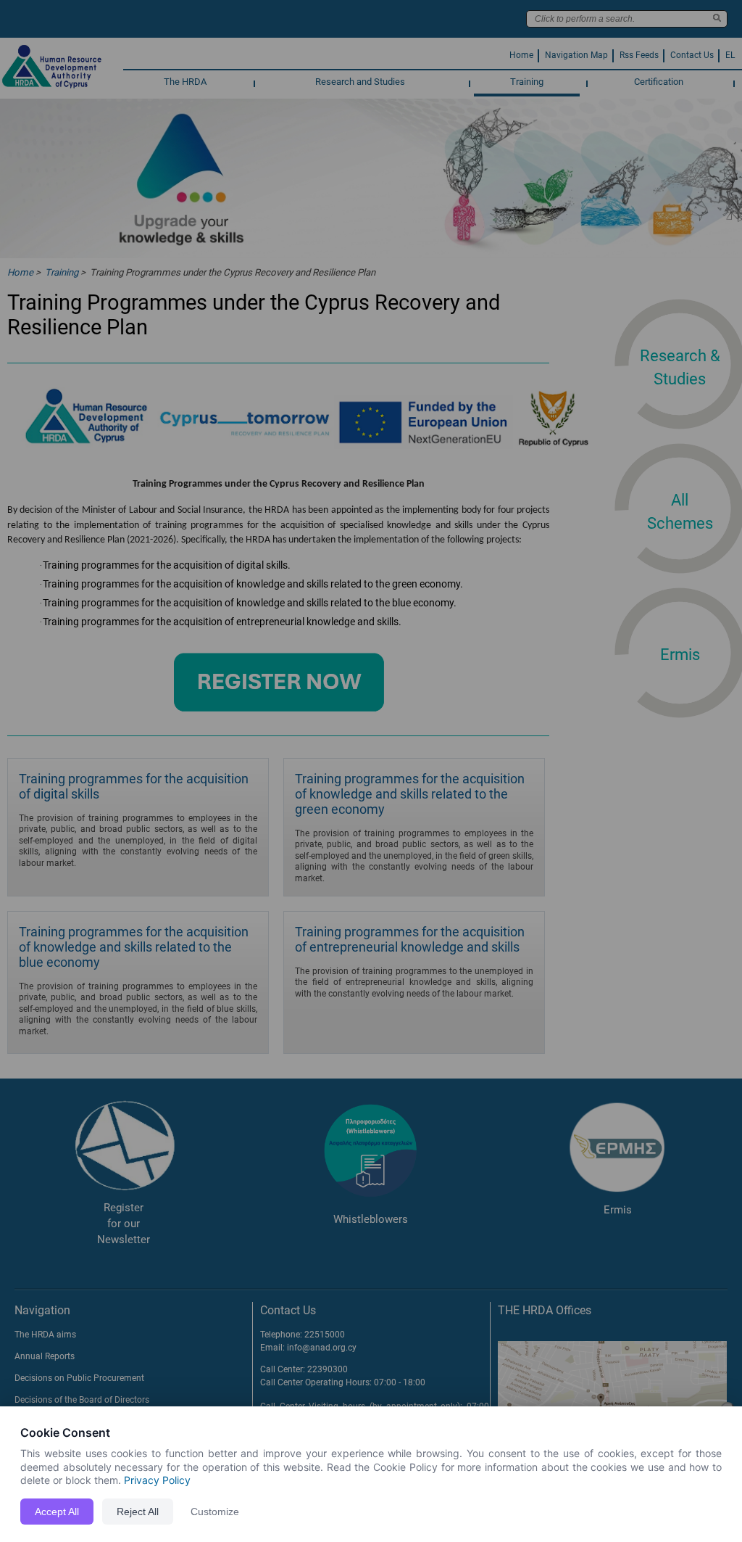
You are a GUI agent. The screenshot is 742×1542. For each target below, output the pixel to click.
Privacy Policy (157, 1480)
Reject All (138, 1511)
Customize (215, 1511)
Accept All (57, 1511)
